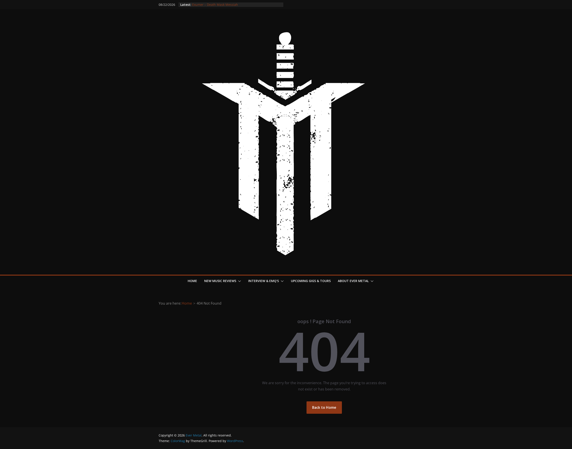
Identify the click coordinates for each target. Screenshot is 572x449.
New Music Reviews (220, 281)
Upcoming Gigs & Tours (311, 281)
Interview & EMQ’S (263, 281)
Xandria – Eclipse (205, 3)
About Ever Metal (353, 281)
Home (192, 281)
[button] (238, 281)
